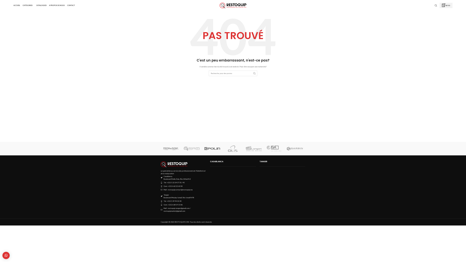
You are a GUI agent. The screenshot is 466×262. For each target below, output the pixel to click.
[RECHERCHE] (254, 73)
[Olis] (233, 148)
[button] (6, 255)
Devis (447, 5)
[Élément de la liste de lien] (183, 182)
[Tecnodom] (171, 148)
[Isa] (274, 148)
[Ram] (191, 148)
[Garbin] (294, 148)
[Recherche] (435, 5)
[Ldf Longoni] (253, 148)
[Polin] (212, 148)
